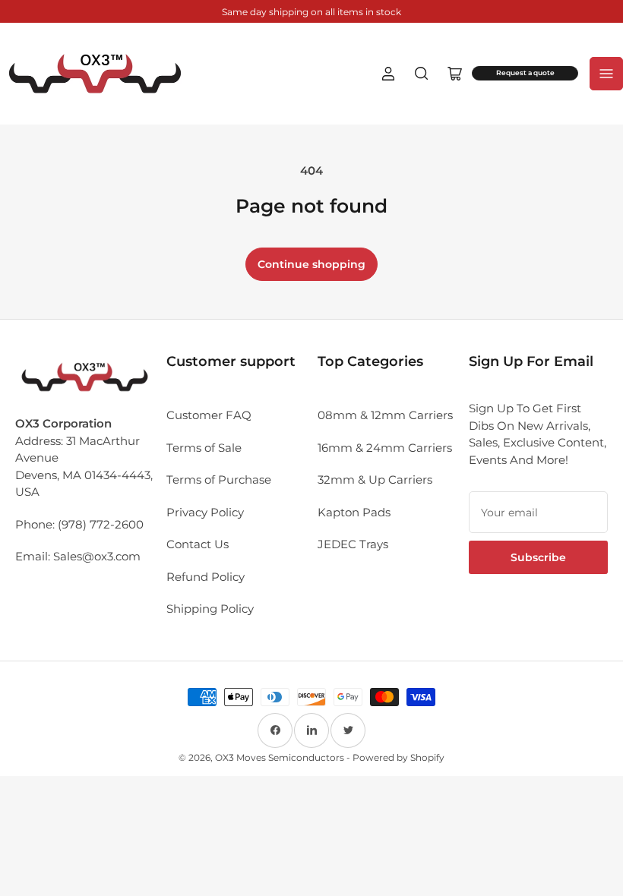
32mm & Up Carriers (375, 479)
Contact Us (197, 544)
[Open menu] (606, 73)
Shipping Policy (210, 608)
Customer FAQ (208, 415)
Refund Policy (205, 576)
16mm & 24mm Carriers (385, 447)
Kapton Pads (354, 512)
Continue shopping (311, 264)
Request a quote (525, 73)
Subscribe (538, 557)
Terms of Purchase (218, 479)
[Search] (421, 73)
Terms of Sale (204, 447)
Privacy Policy (205, 512)
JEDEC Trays (353, 544)
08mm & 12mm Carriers (385, 415)
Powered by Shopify (398, 757)
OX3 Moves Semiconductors (279, 757)
